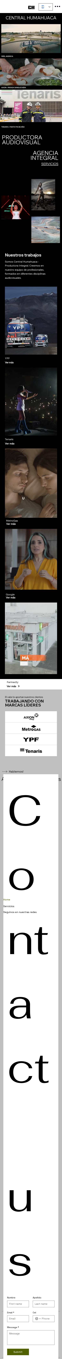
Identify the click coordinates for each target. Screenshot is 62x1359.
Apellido (37, 1297)
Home (6, 899)
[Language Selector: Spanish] (46, 6)
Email (10, 1312)
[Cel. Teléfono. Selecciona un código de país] (38, 1319)
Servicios (8, 906)
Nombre (11, 1297)
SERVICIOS (49, 164)
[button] (51, 513)
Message (13, 1327)
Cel (34, 1312)
